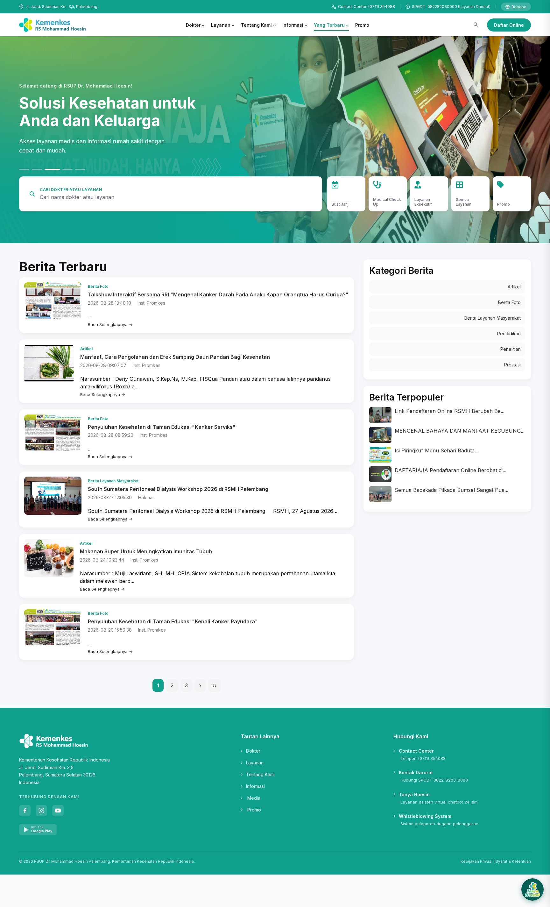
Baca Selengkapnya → (110, 324)
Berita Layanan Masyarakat (492, 318)
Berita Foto (509, 302)
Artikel (514, 286)
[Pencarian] (475, 24)
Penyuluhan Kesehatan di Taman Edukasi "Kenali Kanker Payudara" (173, 621)
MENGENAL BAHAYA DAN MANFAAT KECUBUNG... (460, 431)
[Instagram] (41, 810)
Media (253, 798)
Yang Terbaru (329, 25)
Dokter (193, 25)
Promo (362, 25)
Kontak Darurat (416, 772)
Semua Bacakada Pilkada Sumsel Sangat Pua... (451, 490)
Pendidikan (509, 333)
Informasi (292, 25)
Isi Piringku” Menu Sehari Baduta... (436, 450)
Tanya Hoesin (414, 794)
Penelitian (510, 349)
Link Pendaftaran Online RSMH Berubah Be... (449, 411)
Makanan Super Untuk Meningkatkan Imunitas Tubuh (146, 551)
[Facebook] (25, 810)
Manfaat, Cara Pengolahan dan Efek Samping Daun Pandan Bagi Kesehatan (175, 357)
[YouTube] (58, 810)
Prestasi (512, 364)
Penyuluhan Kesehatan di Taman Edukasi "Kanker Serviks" (162, 427)
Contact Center (416, 751)
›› (214, 685)
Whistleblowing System (425, 816)
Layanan (220, 25)
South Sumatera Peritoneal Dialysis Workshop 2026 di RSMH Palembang (178, 489)
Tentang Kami (256, 25)
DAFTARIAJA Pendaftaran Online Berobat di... (450, 470)
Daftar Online (509, 25)
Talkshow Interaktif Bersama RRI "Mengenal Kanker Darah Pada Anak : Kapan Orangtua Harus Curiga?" (218, 294)
